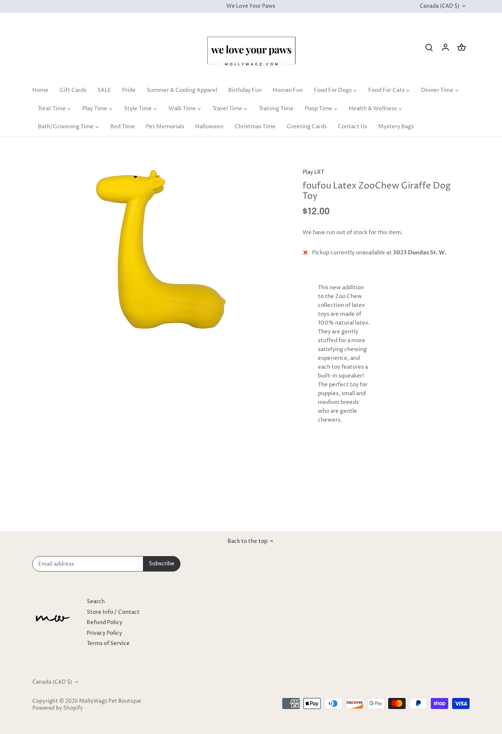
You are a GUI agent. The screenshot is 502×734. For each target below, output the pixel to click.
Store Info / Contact (113, 612)
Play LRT (313, 172)
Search (96, 601)
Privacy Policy (104, 633)
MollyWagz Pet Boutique (110, 701)
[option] (161, 253)
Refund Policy (104, 622)
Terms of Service (108, 643)
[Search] (429, 47)
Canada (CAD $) (439, 6)
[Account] (445, 47)
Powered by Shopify (57, 708)
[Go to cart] (461, 47)
